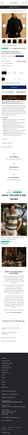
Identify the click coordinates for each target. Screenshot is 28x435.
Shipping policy (4, 429)
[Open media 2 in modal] (23, 15)
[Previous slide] (1, 7)
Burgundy (22, 72)
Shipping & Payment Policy (7, 363)
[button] (2, 3)
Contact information (18, 427)
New (6, 10)
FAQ (2, 379)
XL (15, 79)
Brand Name (7, 432)
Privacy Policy (5, 370)
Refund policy (10, 429)
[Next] (24, 223)
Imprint (3, 375)
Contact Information (6, 360)
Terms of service (10, 427)
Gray (9, 72)
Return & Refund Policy (6, 367)
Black (4, 72)
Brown (15, 72)
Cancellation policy (5, 365)
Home (3, 10)
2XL (19, 79)
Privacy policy (4, 427)
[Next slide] (23, 25)
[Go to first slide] (26, 7)
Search (3, 384)
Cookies (3, 377)
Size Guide (4, 382)
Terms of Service (5, 372)
